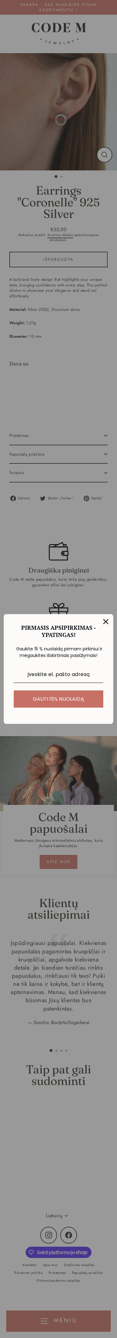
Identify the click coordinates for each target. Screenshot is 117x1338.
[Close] (105, 621)
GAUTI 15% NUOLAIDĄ (58, 699)
